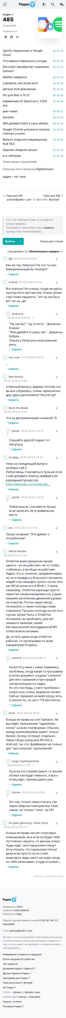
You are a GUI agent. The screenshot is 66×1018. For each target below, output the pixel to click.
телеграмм (34, 996)
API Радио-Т (9, 987)
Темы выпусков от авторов (17, 982)
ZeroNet (8, 117)
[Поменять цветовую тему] (44, 4)
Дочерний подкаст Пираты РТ (19, 968)
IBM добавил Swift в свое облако (25, 123)
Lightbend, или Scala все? (20, 83)
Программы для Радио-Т (16, 978)
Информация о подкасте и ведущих (22, 954)
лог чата (20, 176)
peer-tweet (10, 111)
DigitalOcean (44, 169)
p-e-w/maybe (12, 155)
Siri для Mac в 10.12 (16, 95)
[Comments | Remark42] (33, 558)
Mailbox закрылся (15, 77)
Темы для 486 (51, 195)
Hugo (19, 914)
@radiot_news (32, 992)
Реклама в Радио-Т (13, 1006)
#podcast (54, 199)
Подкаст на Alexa (12, 1001)
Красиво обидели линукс (20, 150)
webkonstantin (21, 910)
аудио (7, 176)
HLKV (19, 906)
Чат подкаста (10, 964)
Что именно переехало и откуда (25, 61)
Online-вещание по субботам (18, 959)
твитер (22, 996)
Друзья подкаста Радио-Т (17, 973)
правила (48, 227)
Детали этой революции (19, 89)
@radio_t (18, 992)
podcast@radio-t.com (19, 199)
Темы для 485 (14, 195)
